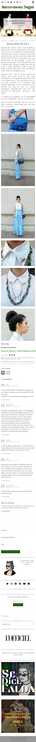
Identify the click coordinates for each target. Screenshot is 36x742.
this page (27, 653)
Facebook (4, 351)
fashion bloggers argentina (25, 357)
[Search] (20, 2)
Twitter (19, 351)
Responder (6, 399)
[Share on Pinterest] (14, 355)
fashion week (5, 359)
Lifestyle (23, 40)
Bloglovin (12, 351)
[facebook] (16, 583)
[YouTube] (11, 2)
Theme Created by (18, 740)
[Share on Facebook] (10, 355)
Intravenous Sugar (20, 738)
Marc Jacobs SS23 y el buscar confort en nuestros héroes (18, 22)
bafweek (5, 357)
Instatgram (26, 351)
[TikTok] (14, 2)
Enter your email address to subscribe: (18, 597)
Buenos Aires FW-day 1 (9, 362)
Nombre (4, 530)
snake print (13, 359)
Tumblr (33, 351)
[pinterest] (20, 583)
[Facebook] (17, 2)
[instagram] (11, 583)
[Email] (29, 583)
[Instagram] (5, 2)
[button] (34, 2)
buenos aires (13, 357)
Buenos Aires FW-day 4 (26, 362)
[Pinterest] (8, 2)
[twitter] (7, 583)
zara (18, 359)
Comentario (6, 511)
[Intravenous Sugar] (18, 6)
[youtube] (24, 583)
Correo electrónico (8, 537)
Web (2, 544)
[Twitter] (2, 2)
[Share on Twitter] (12, 355)
